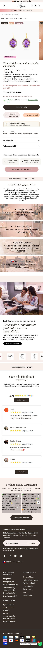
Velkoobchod (27, 595)
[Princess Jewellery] (21, 5)
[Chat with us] (40, 644)
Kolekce (16, 14)
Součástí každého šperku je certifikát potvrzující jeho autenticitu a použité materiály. (21, 248)
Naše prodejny (8, 582)
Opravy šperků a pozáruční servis (9, 617)
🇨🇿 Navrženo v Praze (21, 261)
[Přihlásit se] (35, 5)
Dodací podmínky (9, 593)
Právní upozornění (9, 596)
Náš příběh (7, 579)
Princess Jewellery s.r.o (15, 633)
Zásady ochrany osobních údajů (9, 589)
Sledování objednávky (31, 580)
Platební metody (9, 621)
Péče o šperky (28, 586)
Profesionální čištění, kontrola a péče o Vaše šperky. (21, 213)
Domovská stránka (6, 14)
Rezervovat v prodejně (31, 115)
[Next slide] (39, 40)
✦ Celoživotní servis (21, 209)
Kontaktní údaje (28, 577)
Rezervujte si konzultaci (21, 169)
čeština (18, 562)
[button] (4, 5)
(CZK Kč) (9, 562)
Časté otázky (27, 589)
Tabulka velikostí (29, 583)
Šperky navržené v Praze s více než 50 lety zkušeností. (21, 265)
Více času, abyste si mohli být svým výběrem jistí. (21, 230)
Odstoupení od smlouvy (8, 609)
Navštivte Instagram (21, 518)
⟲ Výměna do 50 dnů (21, 226)
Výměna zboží (8, 605)
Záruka (5, 613)
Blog (24, 592)
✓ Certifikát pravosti (21, 242)
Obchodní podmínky (10, 585)
